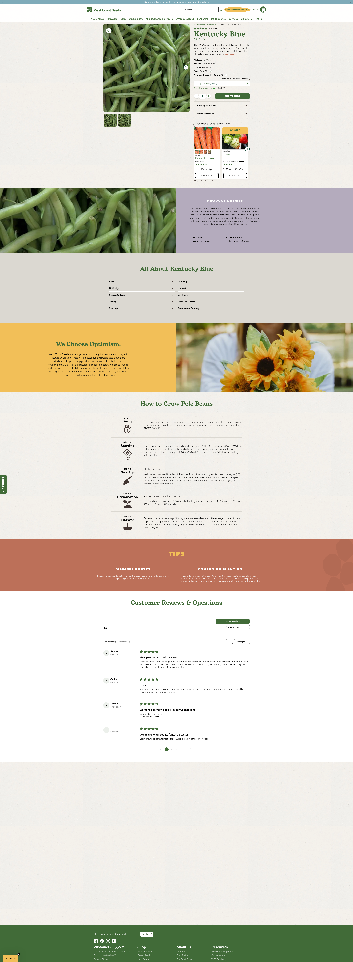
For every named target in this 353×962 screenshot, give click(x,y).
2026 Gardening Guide (222, 951)
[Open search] (229, 641)
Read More (229, 54)
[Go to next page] (191, 749)
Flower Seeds (144, 955)
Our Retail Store (184, 959)
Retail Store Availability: (203, 88)
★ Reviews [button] (3, 484)
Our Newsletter (218, 955)
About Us (181, 951)
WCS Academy (218, 959)
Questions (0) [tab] (124, 642)
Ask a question (232, 627)
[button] (263, 9)
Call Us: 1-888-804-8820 (105, 955)
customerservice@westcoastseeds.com (113, 951)
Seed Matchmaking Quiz (237, 10)
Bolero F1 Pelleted (204, 158)
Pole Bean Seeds (212, 25)
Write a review (233, 621)
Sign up (147, 934)
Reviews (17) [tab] (110, 642)
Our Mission (182, 955)
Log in (255, 10)
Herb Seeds (143, 959)
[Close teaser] (18, 954)
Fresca (226, 153)
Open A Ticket (101, 959)
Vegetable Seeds (199, 25)
